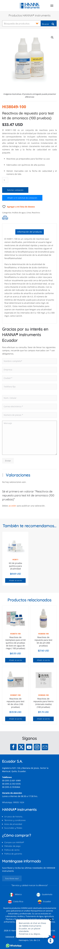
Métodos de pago (12, 846)
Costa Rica (18, 901)
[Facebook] (13, 747)
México (18, 894)
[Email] (45, 747)
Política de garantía (13, 853)
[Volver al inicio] (29, 5)
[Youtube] (29, 747)
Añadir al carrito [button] (15, 580)
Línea (28, 212)
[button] (52, 5)
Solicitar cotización (15, 190)
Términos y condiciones (15, 820)
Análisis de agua (18, 212)
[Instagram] (37, 747)
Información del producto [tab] (29, 231)
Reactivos (36, 212)
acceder (12, 505)
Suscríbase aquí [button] (12, 878)
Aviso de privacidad (13, 824)
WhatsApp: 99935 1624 (13, 802)
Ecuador (47, 901)
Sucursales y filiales (13, 828)
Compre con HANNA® (14, 842)
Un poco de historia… (13, 816)
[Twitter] (21, 747)
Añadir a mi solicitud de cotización (22, 198)
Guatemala (46, 894)
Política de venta (11, 850)
